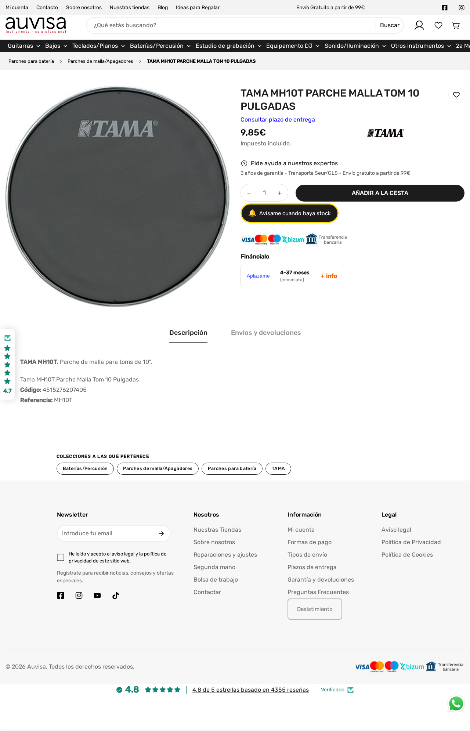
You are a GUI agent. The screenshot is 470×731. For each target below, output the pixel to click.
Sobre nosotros (84, 7)
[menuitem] (24, 46)
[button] (456, 25)
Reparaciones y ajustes (225, 554)
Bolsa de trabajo (216, 579)
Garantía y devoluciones (321, 579)
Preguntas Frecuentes (318, 592)
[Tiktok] (115, 595)
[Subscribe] (161, 533)
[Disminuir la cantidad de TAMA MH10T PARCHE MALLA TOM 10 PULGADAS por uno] (249, 193)
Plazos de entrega (312, 567)
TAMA (278, 468)
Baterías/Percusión (85, 468)
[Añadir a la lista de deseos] (456, 95)
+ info (329, 275)
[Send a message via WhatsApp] (456, 704)
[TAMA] (370, 144)
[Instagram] (461, 8)
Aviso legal (396, 529)
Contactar (207, 592)
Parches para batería (31, 61)
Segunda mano (214, 567)
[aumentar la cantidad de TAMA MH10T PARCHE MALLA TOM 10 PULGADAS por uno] (280, 193)
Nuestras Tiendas (217, 529)
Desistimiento (315, 609)
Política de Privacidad (411, 542)
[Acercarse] (214, 100)
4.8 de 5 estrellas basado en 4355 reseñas (250, 689)
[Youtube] (97, 595)
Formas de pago (310, 542)
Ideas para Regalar (198, 7)
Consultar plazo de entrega (278, 119)
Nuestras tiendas (129, 7)
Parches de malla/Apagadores (100, 61)
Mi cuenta (17, 7)
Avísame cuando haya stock (289, 213)
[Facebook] (445, 8)
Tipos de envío (307, 554)
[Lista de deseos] (438, 25)
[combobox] (245, 25)
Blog (163, 7)
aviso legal (123, 554)
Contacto (47, 7)
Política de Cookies (407, 554)
